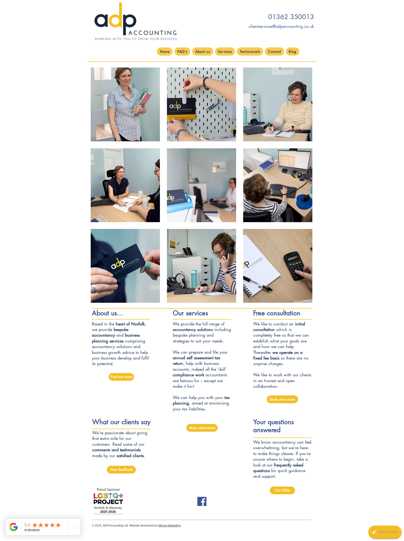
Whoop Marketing (169, 525)
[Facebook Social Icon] (201, 501)
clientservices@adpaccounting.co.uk (281, 26)
